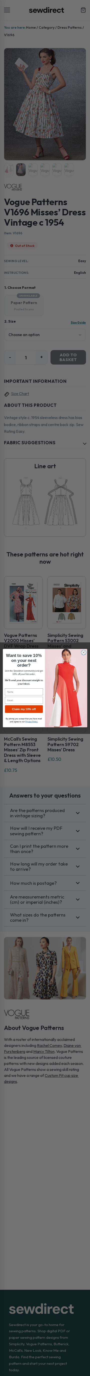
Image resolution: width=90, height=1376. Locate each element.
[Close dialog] (83, 652)
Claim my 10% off (24, 708)
